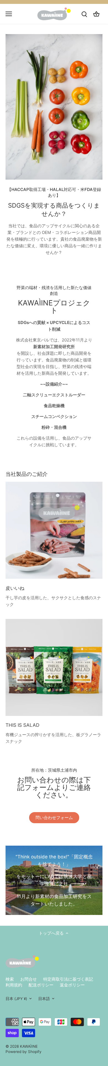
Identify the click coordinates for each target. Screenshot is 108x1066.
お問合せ (28, 979)
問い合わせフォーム (54, 817)
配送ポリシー (41, 985)
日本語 (44, 998)
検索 (10, 979)
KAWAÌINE (29, 1046)
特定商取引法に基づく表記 (68, 979)
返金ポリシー (72, 985)
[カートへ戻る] (96, 13)
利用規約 (14, 985)
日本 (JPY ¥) (16, 998)
